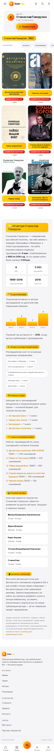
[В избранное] (23, 84)
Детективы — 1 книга (16, 386)
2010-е (43, 327)
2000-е (32, 327)
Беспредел (14, 424)
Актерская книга (17, 415)
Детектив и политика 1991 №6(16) (26, 450)
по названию (40, 45)
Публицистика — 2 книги (18, 380)
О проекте (6, 703)
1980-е (10, 327)
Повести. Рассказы (19, 458)
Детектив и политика (20, 428)
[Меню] (5, 4)
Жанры (16, 750)
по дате (26, 45)
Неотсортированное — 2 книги (20, 367)
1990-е (21, 327)
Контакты (6, 714)
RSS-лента (6, 725)
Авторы (37, 750)
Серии (5, 681)
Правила (5, 708)
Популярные (7, 692)
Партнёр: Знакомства (11, 730)
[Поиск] (42, 4)
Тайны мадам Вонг (18, 465)
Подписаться (28, 26)
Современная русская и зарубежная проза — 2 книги (26, 373)
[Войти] (49, 4)
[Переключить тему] (36, 4)
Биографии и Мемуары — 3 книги (21, 361)
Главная (5, 750)
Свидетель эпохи (18, 420)
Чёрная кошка (16, 480)
